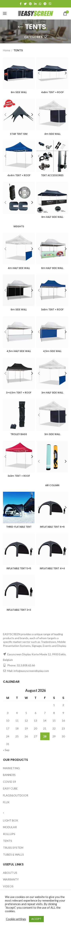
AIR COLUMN (52, 485)
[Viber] (50, 3)
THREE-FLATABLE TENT (19, 526)
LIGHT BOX (10, 820)
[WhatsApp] (40, 3)
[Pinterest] (30, 3)
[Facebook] (21, 3)
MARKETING (11, 768)
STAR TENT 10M (18, 134)
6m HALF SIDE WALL (52, 268)
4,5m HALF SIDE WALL (19, 351)
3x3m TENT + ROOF (19, 476)
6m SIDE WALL (19, 309)
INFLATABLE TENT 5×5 (19, 568)
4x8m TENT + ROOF (52, 92)
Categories (33, 37)
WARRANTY (11, 879)
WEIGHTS (18, 226)
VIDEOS (8, 886)
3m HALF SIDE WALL (52, 392)
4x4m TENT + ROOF (18, 175)
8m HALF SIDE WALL (52, 217)
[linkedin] (35, 3)
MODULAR (10, 827)
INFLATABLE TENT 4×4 (52, 568)
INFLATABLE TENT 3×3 (19, 609)
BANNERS (9, 774)
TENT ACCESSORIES (52, 175)
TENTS (7, 840)
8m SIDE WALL (19, 92)
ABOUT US (10, 872)
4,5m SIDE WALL (52, 351)
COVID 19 (9, 781)
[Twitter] (25, 3)
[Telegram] (45, 3)
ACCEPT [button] (36, 919)
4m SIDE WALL (52, 134)
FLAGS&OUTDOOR (15, 795)
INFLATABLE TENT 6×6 (52, 526)
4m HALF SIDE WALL (19, 268)
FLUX (6, 802)
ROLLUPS (9, 834)
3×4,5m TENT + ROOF (18, 392)
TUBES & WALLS (13, 854)
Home (6, 50)
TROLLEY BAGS (18, 434)
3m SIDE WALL (52, 434)
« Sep (6, 750)
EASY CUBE (10, 788)
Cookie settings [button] (16, 919)
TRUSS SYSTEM (13, 847)
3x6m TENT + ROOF (52, 309)
